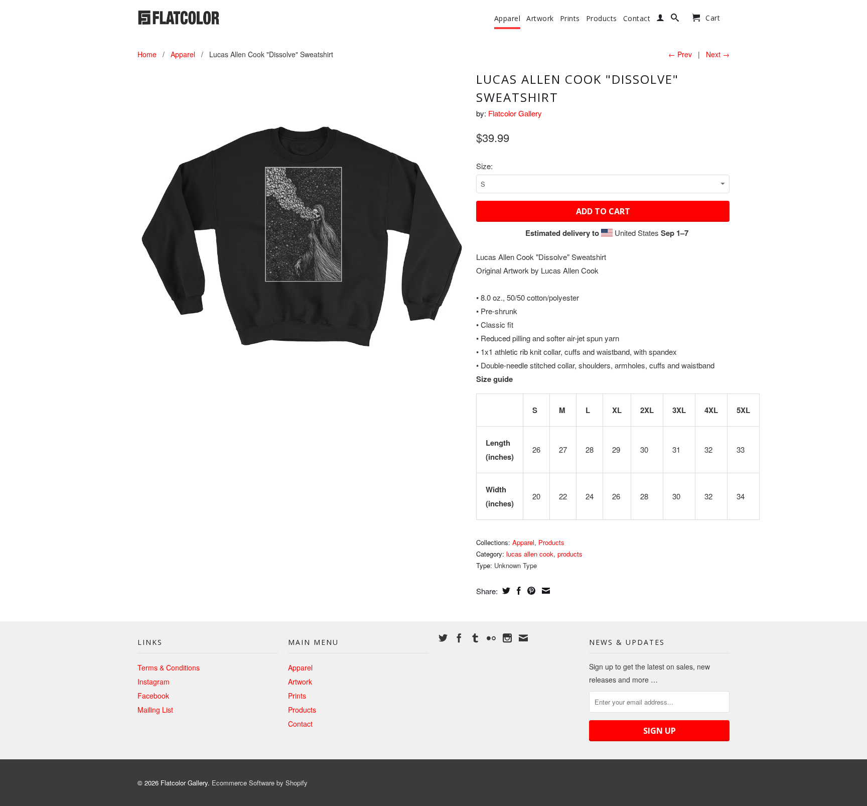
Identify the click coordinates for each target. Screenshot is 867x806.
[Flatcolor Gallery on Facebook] (459, 637)
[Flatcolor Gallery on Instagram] (507, 637)
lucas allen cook (529, 554)
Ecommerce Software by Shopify (260, 782)
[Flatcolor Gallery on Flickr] (491, 637)
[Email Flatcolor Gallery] (523, 637)
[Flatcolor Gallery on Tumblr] (475, 637)
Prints (570, 18)
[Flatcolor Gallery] (207, 17)
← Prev (680, 54)
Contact (637, 18)
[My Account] (660, 20)
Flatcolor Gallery (515, 113)
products (570, 554)
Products (601, 18)
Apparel (507, 18)
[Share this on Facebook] (517, 591)
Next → (718, 54)
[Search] (675, 20)
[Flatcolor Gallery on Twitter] (443, 637)
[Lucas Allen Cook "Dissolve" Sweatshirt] (301, 232)
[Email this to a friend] (544, 591)
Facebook (153, 696)
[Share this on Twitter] (505, 591)
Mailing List (155, 710)
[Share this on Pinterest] (530, 591)
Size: (484, 166)
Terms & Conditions (168, 667)
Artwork (540, 18)
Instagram (153, 682)
